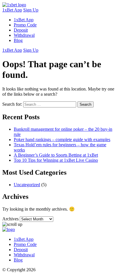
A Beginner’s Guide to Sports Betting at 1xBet (56, 155)
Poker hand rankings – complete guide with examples (62, 139)
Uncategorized (27, 184)
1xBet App (12, 9)
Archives (10, 218)
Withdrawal (24, 35)
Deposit (21, 30)
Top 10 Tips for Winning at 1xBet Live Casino (56, 160)
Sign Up (30, 9)
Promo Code (25, 24)
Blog (18, 40)
